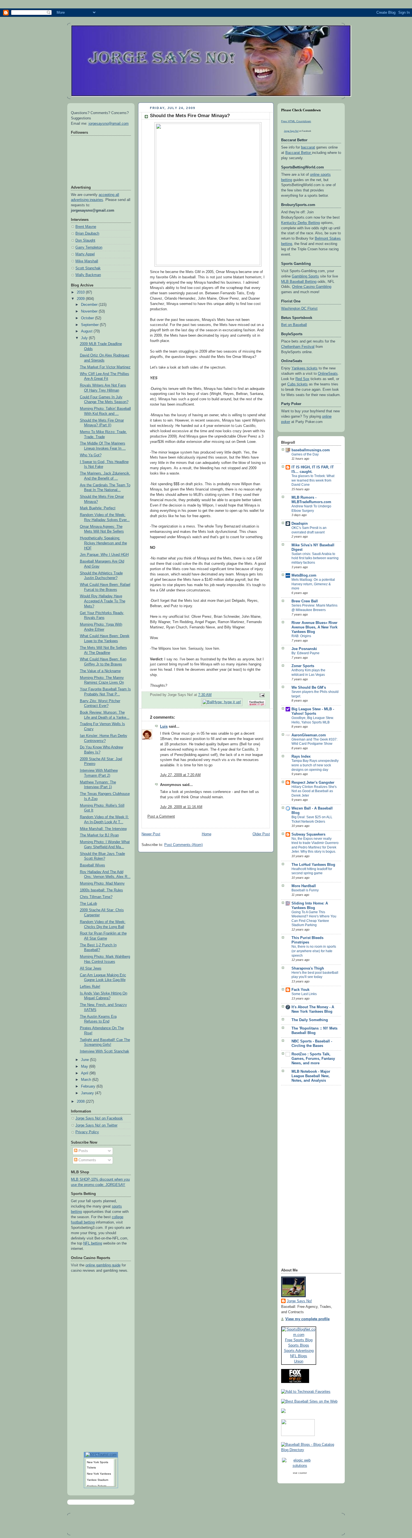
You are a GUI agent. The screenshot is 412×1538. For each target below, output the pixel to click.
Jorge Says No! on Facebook (99, 1118)
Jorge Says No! (291, 131)
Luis (164, 726)
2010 (81, 292)
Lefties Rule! (90, 987)
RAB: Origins (301, 636)
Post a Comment (161, 816)
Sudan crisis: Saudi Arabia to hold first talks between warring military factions (315, 558)
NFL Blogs (298, 1356)
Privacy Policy (87, 1132)
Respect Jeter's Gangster (312, 783)
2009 (81, 299)
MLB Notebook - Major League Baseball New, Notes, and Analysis (310, 1076)
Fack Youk (300, 990)
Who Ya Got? (90, 455)
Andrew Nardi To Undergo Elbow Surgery (311, 508)
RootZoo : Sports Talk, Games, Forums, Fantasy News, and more (313, 1058)
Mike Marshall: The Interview (103, 829)
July (85, 338)
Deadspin (299, 524)
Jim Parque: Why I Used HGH (104, 555)
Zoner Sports (302, 666)
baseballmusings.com (310, 450)
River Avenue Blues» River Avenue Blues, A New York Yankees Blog (314, 627)
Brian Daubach (87, 233)
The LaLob (88, 904)
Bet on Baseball (294, 325)
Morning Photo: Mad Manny (102, 883)
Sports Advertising (299, 1351)
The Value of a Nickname (100, 671)
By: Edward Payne (305, 653)
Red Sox (302, 379)
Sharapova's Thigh (307, 968)
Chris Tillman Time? (96, 897)
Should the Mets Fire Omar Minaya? (190, 115)
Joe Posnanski (304, 649)
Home (206, 834)
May (85, 1066)
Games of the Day (305, 454)
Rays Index (301, 756)
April (85, 1073)
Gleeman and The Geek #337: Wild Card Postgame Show (314, 741)
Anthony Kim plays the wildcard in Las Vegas (308, 672)
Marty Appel (85, 254)
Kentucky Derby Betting (300, 223)
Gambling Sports (305, 276)
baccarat (308, 147)
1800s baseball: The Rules (101, 890)
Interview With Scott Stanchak (104, 1051)
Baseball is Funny (305, 890)
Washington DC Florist (299, 309)
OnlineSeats (328, 374)
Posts (82, 1151)
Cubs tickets (297, 384)
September (90, 325)
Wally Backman (88, 275)
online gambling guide (103, 1265)
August (87, 331)
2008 (81, 1102)
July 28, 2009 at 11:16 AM (181, 807)
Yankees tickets (304, 368)
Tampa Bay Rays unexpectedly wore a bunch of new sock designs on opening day (315, 765)
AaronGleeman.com (308, 735)
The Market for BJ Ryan (99, 835)
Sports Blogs (298, 1345)
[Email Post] (261, 695)
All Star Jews (90, 968)
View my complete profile (307, 1319)
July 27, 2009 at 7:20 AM (180, 775)
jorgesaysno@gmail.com (109, 124)
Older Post (261, 834)
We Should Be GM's (308, 688)
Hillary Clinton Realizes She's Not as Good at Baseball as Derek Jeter (314, 791)
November (90, 311)
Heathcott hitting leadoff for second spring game (311, 871)
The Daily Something (309, 1020)
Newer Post (151, 834)
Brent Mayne (85, 227)
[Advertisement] (303, 1178)
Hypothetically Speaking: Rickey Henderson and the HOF (103, 543)
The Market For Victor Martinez (105, 367)
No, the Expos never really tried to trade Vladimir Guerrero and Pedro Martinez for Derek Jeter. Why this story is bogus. (315, 845)
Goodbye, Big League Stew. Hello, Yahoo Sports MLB (312, 720)
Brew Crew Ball (304, 601)
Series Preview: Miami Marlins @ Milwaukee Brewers (314, 607)
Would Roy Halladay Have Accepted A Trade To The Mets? (102, 601)
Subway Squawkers (308, 834)
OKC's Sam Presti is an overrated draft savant (309, 530)
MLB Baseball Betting (298, 282)
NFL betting (92, 1243)
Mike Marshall (86, 261)
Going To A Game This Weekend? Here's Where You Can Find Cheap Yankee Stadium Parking (313, 918)
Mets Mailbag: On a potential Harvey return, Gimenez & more (313, 584)
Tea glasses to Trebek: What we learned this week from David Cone (312, 480)
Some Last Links (304, 994)
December (90, 305)
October (88, 318)
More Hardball (303, 886)
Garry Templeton (88, 247)
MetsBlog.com (303, 575)
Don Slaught (85, 240)
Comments (86, 1160)
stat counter (300, 1473)
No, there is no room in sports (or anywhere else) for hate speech (313, 951)
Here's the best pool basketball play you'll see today (314, 975)
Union (298, 1361)
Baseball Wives (92, 865)
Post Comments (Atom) (183, 845)
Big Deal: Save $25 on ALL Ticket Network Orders (311, 819)
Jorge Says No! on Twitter (96, 1125)
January (88, 1093)
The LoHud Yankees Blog (313, 865)
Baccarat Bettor (298, 153)
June (85, 1060)
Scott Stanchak (88, 268)
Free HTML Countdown (296, 121)
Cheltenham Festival (297, 347)
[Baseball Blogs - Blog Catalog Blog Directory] (311, 1450)
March (86, 1080)
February (88, 1086)
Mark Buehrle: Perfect (97, 508)
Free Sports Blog (299, 1340)
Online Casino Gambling (311, 287)
